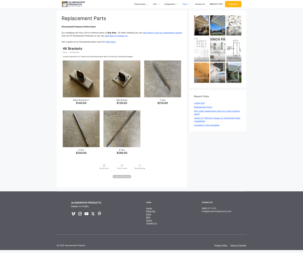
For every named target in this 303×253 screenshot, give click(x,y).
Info (155, 4)
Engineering (201, 59)
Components (169, 4)
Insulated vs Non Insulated (206, 125)
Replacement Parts (203, 107)
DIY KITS (202, 33)
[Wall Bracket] (121, 78)
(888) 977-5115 (216, 4)
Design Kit (233, 4)
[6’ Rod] (121, 128)
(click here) (110, 42)
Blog (148, 217)
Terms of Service (238, 245)
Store (65, 52)
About (149, 220)
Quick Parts (234, 33)
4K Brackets (74, 52)
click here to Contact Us (116, 36)
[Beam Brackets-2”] (81, 78)
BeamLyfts (234, 80)
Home (149, 208)
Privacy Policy (220, 245)
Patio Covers (140, 4)
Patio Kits (150, 211)
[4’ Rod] (81, 128)
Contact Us (200, 4)
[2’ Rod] (162, 78)
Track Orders (122, 168)
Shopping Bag (139, 168)
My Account (104, 168)
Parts (185, 4)
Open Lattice (218, 33)
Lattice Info (199, 103)
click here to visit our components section (162, 33)
